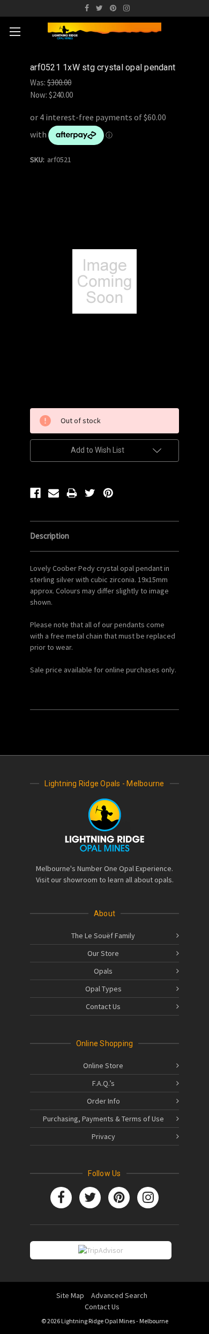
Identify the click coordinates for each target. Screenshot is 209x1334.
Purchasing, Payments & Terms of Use (103, 1118)
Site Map (70, 1295)
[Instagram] (126, 8)
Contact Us (103, 1006)
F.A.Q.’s (103, 1083)
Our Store (103, 953)
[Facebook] (87, 8)
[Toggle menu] (14, 31)
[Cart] (198, 29)
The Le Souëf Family (103, 935)
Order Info (103, 1101)
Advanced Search (119, 1295)
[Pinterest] (113, 8)
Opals (103, 971)
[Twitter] (99, 8)
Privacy (103, 1136)
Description (49, 536)
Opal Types (103, 989)
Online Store (103, 1065)
